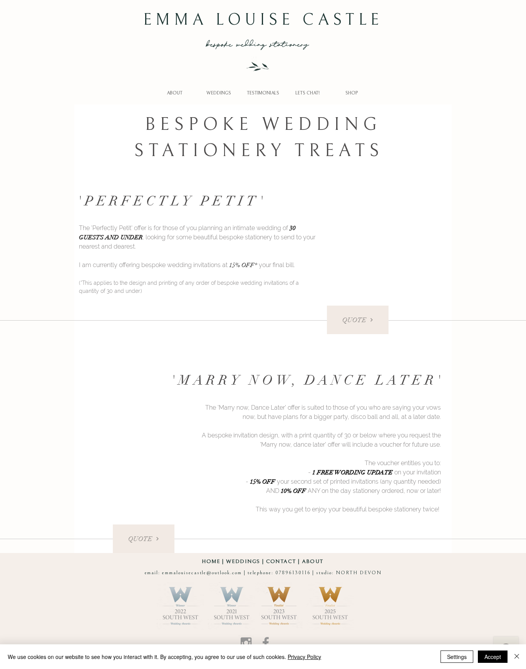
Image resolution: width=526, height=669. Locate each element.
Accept (492, 657)
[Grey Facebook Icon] (265, 643)
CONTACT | (284, 561)
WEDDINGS (243, 561)
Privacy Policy (304, 657)
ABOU (311, 561)
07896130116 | (295, 573)
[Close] (516, 657)
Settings (457, 657)
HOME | (214, 561)
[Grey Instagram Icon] (246, 643)
